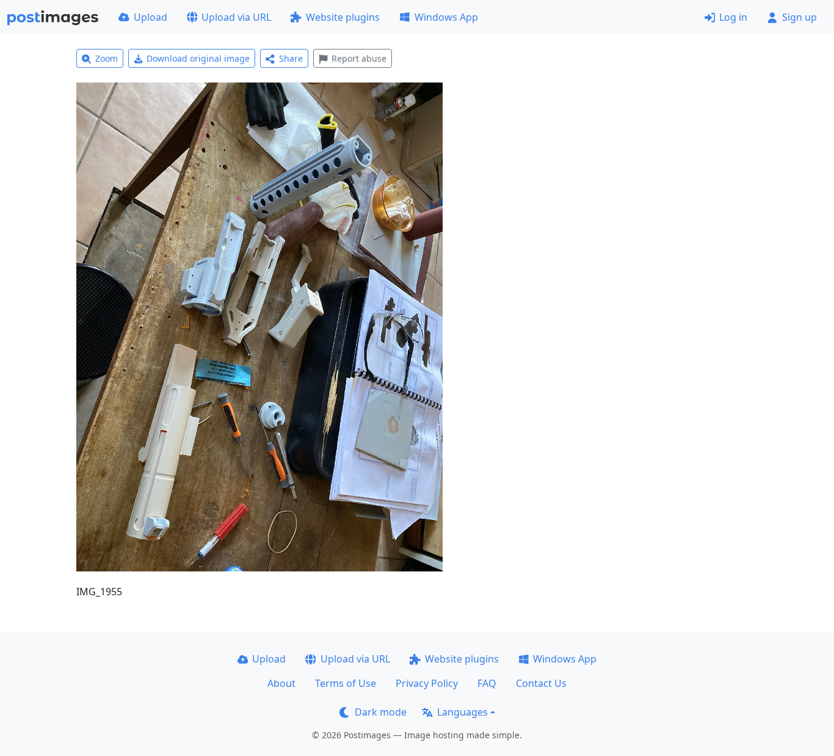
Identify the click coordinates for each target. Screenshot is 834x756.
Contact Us (541, 683)
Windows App (446, 17)
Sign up (799, 17)
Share (291, 58)
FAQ (486, 683)
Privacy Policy (427, 683)
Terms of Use (345, 683)
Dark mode (381, 712)
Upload (150, 17)
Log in (733, 17)
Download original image (198, 58)
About (281, 683)
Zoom (106, 58)
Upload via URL (236, 17)
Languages (462, 712)
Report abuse (359, 58)
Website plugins (343, 17)
